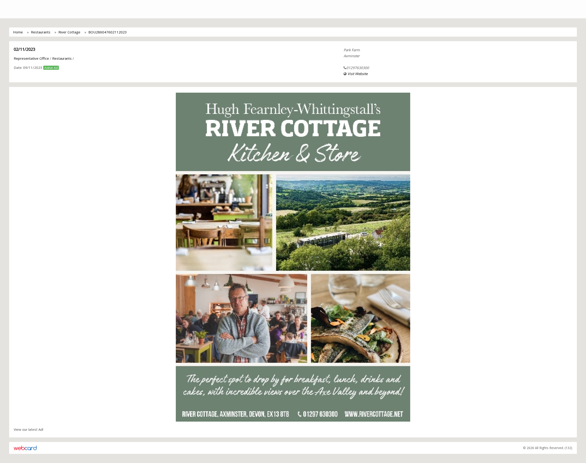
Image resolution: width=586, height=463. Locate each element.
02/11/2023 (24, 49)
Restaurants (40, 32)
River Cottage (69, 32)
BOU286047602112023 (107, 32)
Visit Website (357, 73)
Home (18, 32)
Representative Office (31, 58)
